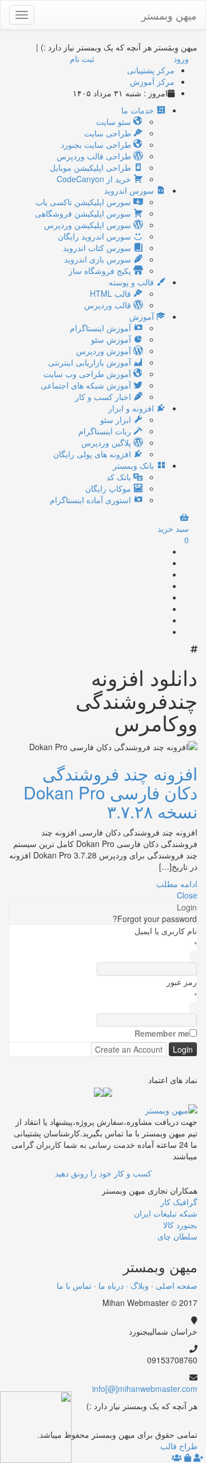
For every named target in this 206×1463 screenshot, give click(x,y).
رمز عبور (182, 981)
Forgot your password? (155, 918)
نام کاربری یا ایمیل (165, 930)
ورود (181, 58)
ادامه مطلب (176, 883)
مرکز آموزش (152, 81)
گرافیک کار (178, 1201)
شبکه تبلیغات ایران (165, 1213)
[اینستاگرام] (162, 631)
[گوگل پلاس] (162, 562)
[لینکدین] (162, 597)
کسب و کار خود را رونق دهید (103, 1173)
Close (187, 895)
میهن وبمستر (169, 14)
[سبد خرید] (187, 1457)
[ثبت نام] (198, 1457)
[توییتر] (162, 585)
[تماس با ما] (171, 1108)
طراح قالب (178, 1446)
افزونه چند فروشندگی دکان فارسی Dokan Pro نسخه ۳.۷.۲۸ (110, 792)
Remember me (161, 1033)
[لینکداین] (173, 1423)
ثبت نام (82, 58)
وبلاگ (139, 1285)
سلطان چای (177, 1236)
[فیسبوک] (162, 574)
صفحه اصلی (176, 1285)
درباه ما (111, 1285)
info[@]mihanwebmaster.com (144, 1388)
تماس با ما (74, 1285)
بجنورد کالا (180, 1224)
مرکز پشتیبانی (151, 70)
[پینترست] (162, 608)
